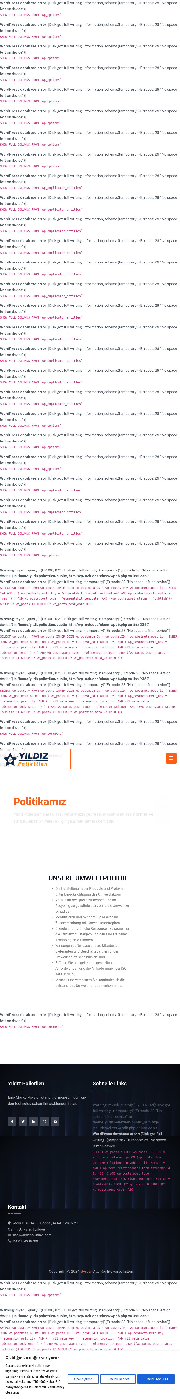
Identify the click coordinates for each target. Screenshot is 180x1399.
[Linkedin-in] (33, 1121)
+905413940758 (25, 1241)
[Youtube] (55, 1121)
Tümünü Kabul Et (156, 1379)
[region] (90, 1375)
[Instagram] (44, 1121)
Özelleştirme (83, 1379)
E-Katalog (157, 746)
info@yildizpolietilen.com (120, 746)
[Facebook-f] (12, 1121)
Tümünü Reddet (118, 1379)
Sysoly (86, 1271)
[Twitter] (23, 1121)
